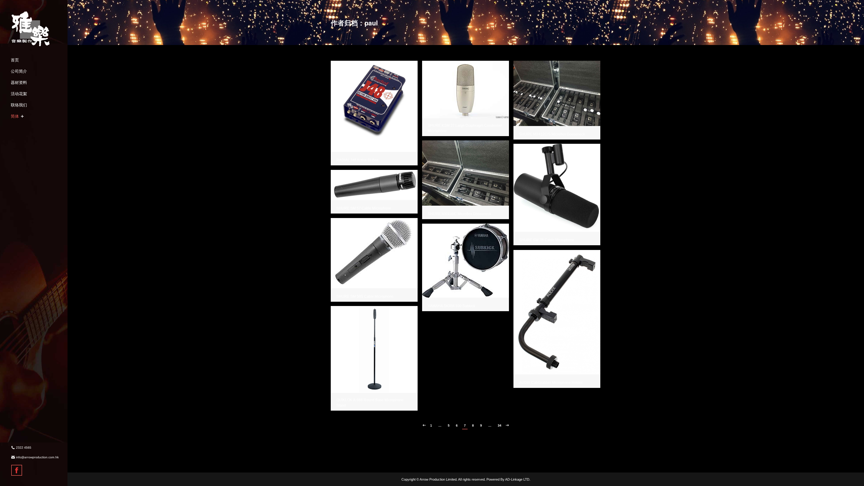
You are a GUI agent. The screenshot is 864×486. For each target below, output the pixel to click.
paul (371, 23)
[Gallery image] (374, 106)
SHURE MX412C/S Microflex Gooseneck (552, 134)
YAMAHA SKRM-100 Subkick (451, 306)
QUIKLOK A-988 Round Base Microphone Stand (369, 402)
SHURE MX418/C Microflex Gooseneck (459, 214)
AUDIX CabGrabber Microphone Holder (551, 383)
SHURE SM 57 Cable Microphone (363, 208)
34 (499, 425)
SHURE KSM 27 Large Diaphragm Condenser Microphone (465, 128)
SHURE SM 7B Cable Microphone (546, 240)
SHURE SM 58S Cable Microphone (365, 296)
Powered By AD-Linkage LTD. (508, 479)
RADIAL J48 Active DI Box (357, 160)
